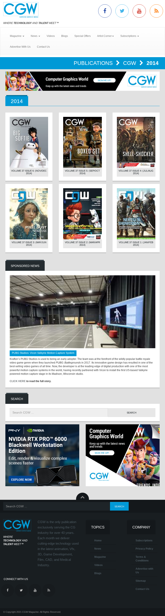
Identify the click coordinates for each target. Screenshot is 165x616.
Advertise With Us (20, 46)
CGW (130, 63)
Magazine (100, 556)
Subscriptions (144, 540)
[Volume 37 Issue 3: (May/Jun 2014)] (29, 213)
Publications (94, 63)
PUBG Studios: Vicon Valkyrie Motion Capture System (43, 352)
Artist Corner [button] (104, 36)
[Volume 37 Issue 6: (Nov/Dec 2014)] (29, 142)
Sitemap (141, 580)
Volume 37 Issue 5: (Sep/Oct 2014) (82, 172)
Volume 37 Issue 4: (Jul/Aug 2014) (136, 172)
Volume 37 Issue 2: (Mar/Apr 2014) (82, 243)
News (97, 548)
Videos (51, 36)
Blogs (64, 36)
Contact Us (43, 46)
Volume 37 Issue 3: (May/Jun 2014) (29, 243)
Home (98, 540)
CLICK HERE (18, 381)
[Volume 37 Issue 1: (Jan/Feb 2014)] (136, 213)
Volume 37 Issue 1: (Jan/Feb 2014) (136, 243)
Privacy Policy (144, 548)
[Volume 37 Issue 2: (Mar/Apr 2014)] (82, 213)
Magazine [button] (16, 36)
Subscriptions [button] (128, 36)
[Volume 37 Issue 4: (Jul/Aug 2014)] (136, 142)
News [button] (34, 36)
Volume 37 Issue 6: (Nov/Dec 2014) (29, 172)
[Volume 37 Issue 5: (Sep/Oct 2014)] (82, 142)
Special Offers (82, 36)
